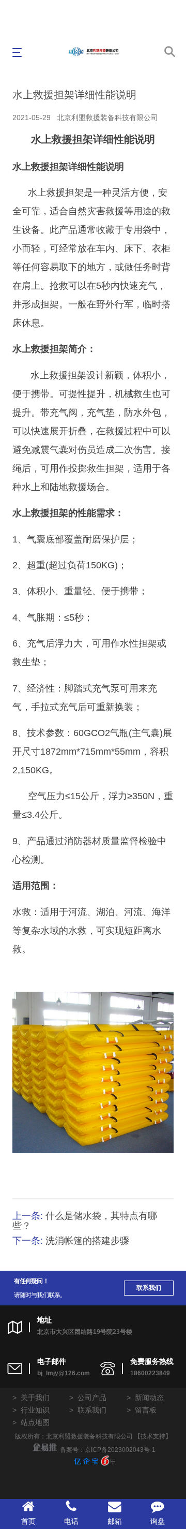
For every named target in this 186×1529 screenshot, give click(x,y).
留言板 (146, 1410)
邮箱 (114, 1521)
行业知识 (35, 1410)
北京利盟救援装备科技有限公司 (107, 117)
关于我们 (35, 1397)
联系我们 (148, 1288)
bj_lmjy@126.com (63, 1373)
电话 (71, 1521)
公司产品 (92, 1397)
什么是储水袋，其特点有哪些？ (84, 1221)
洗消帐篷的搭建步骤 (87, 1241)
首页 (28, 1521)
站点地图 (35, 1422)
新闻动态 (149, 1397)
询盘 (157, 1521)
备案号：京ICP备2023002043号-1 (108, 1450)
